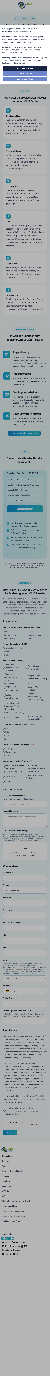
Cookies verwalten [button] (25, 73)
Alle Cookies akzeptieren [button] (25, 68)
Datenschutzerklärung (25, 79)
